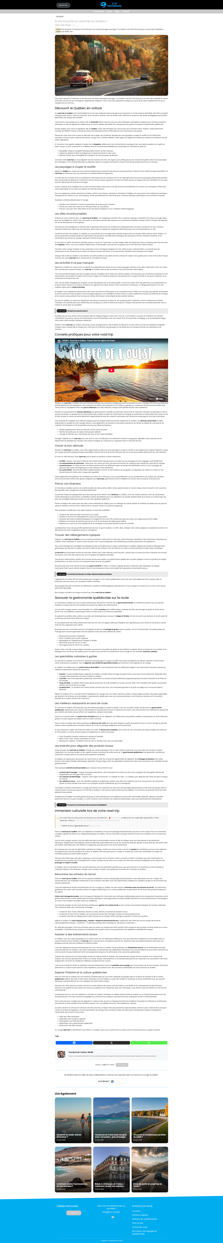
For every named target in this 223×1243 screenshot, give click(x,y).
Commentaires (122, 1065)
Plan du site (137, 1223)
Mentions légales (140, 1215)
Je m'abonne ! (104, 1081)
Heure (109, 11)
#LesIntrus (116, 818)
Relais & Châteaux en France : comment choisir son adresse (109, 1185)
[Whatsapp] (148, 1043)
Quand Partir (99, 11)
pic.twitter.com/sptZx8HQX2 (107, 820)
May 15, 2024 (94, 826)
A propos (136, 1211)
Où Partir (125, 11)
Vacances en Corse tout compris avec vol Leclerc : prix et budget (111, 1135)
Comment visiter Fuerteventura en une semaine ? (72, 1185)
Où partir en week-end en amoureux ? (69, 1135)
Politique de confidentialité (144, 1219)
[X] (111, 1043)
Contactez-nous (139, 1227)
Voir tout (74, 1213)
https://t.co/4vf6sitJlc (85, 820)
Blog (117, 11)
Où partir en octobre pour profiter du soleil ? (149, 1135)
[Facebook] (74, 1043)
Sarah (73, 25)
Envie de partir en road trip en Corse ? (147, 1185)
